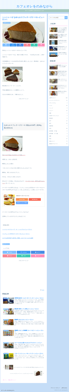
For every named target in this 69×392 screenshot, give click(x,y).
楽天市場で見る (35, 199)
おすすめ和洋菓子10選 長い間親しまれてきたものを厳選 (17, 238)
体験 (58, 113)
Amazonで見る (22, 199)
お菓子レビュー (6, 244)
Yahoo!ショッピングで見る (22, 202)
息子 (58, 120)
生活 (58, 128)
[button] (66, 17)
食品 (58, 138)
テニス (58, 105)
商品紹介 (58, 118)
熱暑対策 (58, 125)
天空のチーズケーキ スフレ (23, 195)
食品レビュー (58, 141)
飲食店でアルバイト (58, 143)
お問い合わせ (64, 387)
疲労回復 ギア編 (58, 130)
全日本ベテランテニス (58, 115)
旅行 (58, 123)
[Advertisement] (23, 109)
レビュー (58, 110)
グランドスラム (58, 102)
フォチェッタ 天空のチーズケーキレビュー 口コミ (16, 233)
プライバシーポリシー (55, 387)
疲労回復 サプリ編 (58, 133)
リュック (58, 108)
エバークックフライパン (58, 100)
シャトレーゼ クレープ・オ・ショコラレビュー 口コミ (17, 229)
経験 (58, 136)
